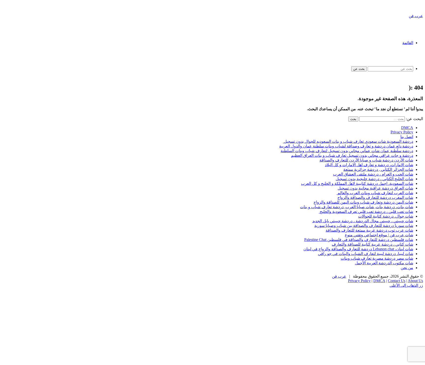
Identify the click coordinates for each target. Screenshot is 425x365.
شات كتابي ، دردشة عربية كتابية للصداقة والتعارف (372, 244)
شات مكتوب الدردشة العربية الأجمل (384, 263)
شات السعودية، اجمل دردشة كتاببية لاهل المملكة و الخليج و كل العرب (357, 183)
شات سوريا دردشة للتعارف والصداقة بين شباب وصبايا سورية (363, 225)
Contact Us (396, 281)
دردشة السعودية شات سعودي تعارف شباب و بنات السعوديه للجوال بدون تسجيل (348, 141)
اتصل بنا (406, 137)
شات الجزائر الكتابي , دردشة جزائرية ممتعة (378, 169)
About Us (415, 281)
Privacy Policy (402, 132)
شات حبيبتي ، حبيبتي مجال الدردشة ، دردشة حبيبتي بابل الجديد (362, 221)
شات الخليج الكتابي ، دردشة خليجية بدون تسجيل (374, 179)
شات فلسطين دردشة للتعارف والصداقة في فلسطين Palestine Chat (358, 240)
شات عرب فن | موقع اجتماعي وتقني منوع (379, 235)
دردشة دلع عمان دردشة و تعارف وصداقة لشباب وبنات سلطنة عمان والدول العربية (346, 146)
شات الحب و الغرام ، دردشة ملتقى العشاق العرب (373, 174)
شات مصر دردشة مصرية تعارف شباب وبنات (377, 258)
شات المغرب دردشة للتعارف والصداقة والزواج (375, 197)
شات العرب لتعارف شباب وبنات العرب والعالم (374, 193)
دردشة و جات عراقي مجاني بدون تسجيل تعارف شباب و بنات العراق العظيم (352, 155)
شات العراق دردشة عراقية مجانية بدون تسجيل (375, 188)
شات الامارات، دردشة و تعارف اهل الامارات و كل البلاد (369, 165)
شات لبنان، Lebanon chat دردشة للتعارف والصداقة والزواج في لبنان (358, 249)
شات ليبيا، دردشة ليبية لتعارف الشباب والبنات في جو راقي (365, 254)
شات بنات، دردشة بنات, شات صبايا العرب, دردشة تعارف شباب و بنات (356, 207)
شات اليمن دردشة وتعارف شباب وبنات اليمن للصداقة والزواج (363, 202)
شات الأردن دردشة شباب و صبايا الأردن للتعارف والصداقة (366, 160)
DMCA (407, 128)
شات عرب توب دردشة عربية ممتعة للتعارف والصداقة (369, 230)
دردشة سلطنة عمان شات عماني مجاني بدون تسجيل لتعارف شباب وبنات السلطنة (347, 151)
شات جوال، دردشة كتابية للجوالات (385, 216)
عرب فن (339, 276)
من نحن (407, 268)
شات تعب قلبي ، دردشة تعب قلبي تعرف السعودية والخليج (366, 211)
